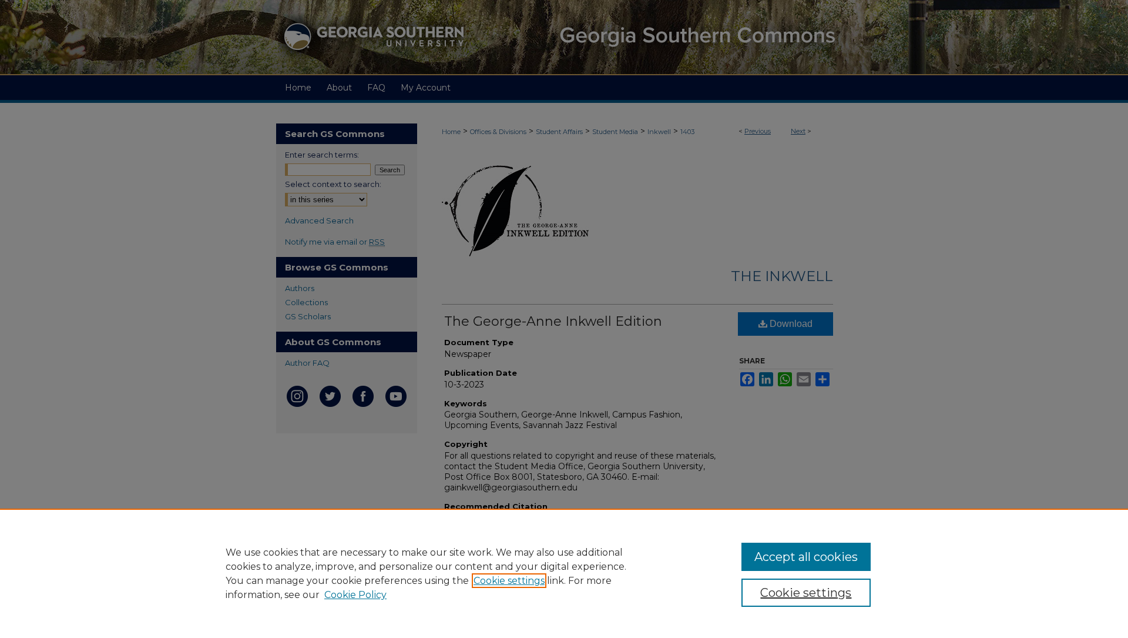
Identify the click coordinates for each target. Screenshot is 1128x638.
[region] (564, 573)
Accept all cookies (806, 557)
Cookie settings (509, 580)
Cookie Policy (355, 594)
